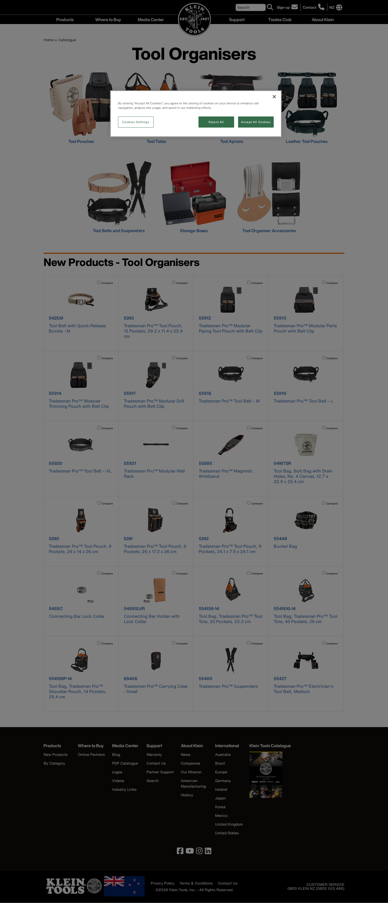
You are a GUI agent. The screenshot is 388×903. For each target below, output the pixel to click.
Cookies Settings (135, 122)
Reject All (216, 122)
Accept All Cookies (256, 122)
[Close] (274, 96)
